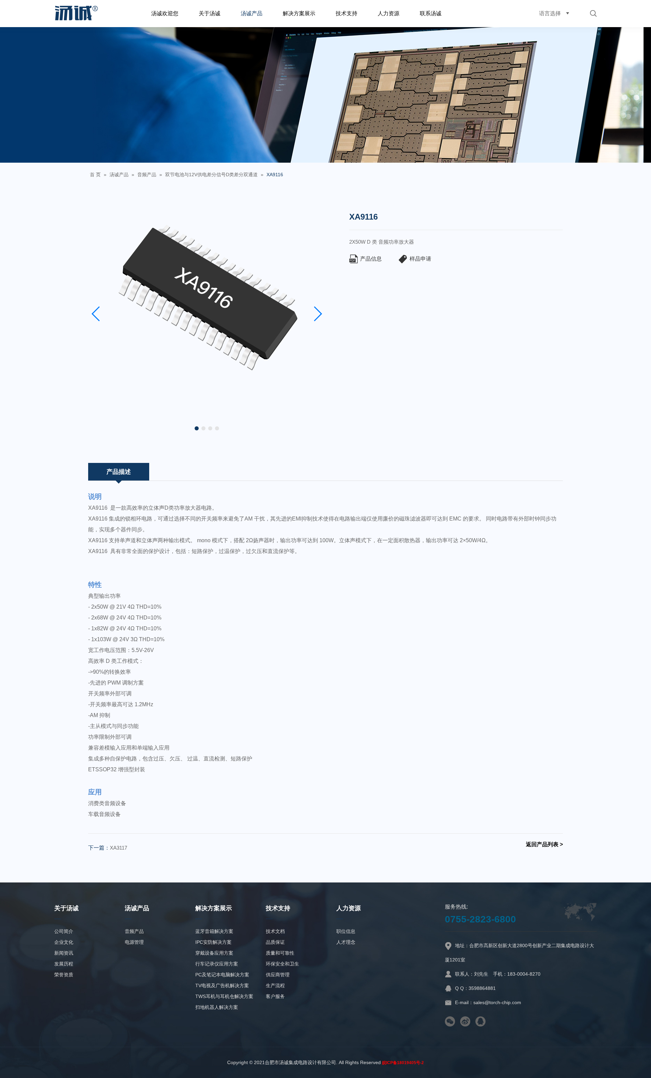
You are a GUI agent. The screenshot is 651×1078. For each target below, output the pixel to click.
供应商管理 (278, 974)
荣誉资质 (63, 974)
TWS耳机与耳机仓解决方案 (224, 996)
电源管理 (134, 942)
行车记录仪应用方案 (216, 964)
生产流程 (275, 985)
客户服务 (275, 996)
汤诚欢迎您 (164, 13)
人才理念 (345, 942)
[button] (197, 428)
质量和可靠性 (280, 953)
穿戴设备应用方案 (214, 953)
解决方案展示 (299, 13)
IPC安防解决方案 (213, 942)
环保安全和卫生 (282, 964)
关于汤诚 (209, 13)
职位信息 (345, 931)
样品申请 (420, 259)
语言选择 (550, 13)
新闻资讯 (63, 953)
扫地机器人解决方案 (216, 1007)
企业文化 (63, 942)
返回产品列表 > (544, 844)
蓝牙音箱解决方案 (214, 931)
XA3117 (118, 848)
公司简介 (63, 931)
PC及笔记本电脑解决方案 (222, 974)
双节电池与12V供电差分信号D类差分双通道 (211, 174)
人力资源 (388, 13)
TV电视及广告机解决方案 (222, 985)
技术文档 (275, 931)
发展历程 (63, 964)
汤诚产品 (251, 13)
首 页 (95, 174)
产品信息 (371, 259)
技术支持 (346, 13)
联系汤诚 (430, 13)
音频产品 (146, 174)
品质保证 (275, 942)
